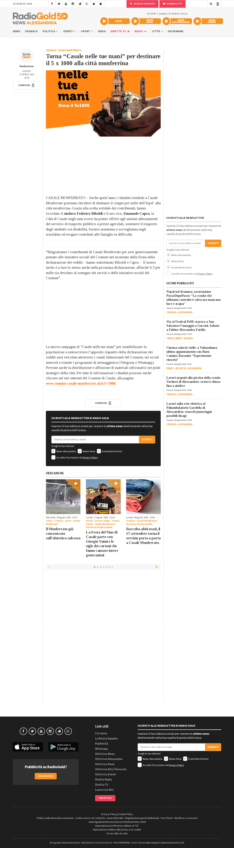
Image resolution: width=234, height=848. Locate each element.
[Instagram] (72, 4)
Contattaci (105, 798)
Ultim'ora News (105, 754)
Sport (86, 31)
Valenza (188, 338)
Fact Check (167, 818)
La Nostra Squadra (106, 739)
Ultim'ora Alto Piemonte (111, 769)
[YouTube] (66, 4)
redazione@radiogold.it (149, 842)
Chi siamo (101, 733)
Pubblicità (101, 744)
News (16, 31)
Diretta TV (118, 31)
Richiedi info (45, 776)
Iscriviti (147, 439)
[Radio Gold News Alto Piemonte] (177, 21)
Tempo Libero (174, 338)
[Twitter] (59, 4)
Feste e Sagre (102, 520)
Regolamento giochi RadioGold (142, 818)
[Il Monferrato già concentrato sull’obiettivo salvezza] (63, 496)
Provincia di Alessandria (99, 527)
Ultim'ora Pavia (104, 764)
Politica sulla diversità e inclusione (55, 818)
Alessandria (185, 312)
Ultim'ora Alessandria (108, 759)
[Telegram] (79, 4)
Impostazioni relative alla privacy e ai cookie (117, 830)
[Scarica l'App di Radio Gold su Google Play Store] (63, 747)
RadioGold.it (74, 842)
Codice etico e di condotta (90, 818)
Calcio (49, 520)
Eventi (68, 31)
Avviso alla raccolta (117, 833)
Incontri (180, 368)
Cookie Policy (125, 814)
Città (156, 31)
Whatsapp (101, 749)
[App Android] (93, 4)
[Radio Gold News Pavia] (146, 21)
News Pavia (88, 451)
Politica (49, 31)
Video (102, 31)
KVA (182, 842)
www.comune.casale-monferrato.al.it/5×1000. (81, 383)
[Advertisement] (103, 165)
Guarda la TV (174, 3)
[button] (26, 85)
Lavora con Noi (104, 790)
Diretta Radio (103, 780)
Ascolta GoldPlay (144, 3)
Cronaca (31, 31)
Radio (139, 31)
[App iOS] (100, 4)
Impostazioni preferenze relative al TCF (117, 826)
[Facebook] (52, 4)
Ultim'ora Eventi (105, 774)
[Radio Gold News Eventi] (208, 21)
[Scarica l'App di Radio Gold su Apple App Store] (28, 747)
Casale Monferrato (70, 50)
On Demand (176, 31)
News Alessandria (66, 451)
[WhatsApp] (86, 4)
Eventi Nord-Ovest (111, 451)
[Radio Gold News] (115, 21)
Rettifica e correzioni (186, 818)
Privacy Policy (90, 458)
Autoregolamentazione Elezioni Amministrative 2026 (117, 822)
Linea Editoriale (115, 818)
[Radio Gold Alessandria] (40, 18)
